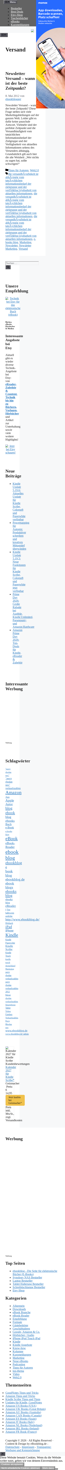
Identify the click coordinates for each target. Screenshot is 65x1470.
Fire (8, 909)
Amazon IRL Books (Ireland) (22, 1428)
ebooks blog (10, 893)
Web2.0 (34, 170)
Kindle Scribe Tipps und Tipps (22, 1399)
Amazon (13, 792)
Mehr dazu (48, 1468)
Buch (8, 824)
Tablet (7, 1008)
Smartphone (10, 1005)
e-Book (9, 827)
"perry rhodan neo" (8, 772)
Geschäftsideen (21, 1328)
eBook (11, 838)
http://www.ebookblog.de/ (22, 919)
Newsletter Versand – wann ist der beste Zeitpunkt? (20, 81)
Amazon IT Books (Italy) (19, 1422)
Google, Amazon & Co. (26, 1331)
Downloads (19, 1309)
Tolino (8, 1011)
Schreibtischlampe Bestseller (29, 1287)
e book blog (9, 871)
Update (8, 1014)
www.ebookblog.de (16, 1030)
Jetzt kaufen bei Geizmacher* (15, 1100)
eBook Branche (22, 1312)
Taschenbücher (19, 18)
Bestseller (16, 8)
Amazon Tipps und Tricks (20, 1396)
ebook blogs (9, 885)
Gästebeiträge (20, 1325)
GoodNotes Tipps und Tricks (21, 1392)
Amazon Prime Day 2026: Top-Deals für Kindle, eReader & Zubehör (17, 646)
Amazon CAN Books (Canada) (23, 1415)
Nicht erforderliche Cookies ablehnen (20, 1468)
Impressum (28, 1446)
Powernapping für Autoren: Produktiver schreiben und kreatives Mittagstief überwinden (21, 535)
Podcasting (19, 1364)
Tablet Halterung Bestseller (28, 1284)
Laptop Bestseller (22, 1280)
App (7, 797)
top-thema (18, 1370)
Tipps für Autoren (18, 170)
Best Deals (17, 11)
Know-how (19, 1348)
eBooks (15, 21)
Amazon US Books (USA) (20, 1405)
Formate (17, 1322)
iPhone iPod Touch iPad (26, 1338)
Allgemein (19, 1305)
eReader (10, 906)
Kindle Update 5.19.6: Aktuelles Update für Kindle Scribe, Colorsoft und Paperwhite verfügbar (19, 501)
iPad (8, 927)
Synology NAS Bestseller (27, 1277)
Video (16, 1374)
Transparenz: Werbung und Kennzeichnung (28, 1448)
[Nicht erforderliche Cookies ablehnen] (56, 1468)
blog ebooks (10, 819)
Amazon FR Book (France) (21, 1431)
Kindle (11, 935)
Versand (23, 248)
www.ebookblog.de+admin (17, 1034)
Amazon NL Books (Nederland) (23, 1425)
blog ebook (10, 810)
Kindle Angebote (22, 1344)
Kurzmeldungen (20, 24)
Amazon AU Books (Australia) (23, 1412)
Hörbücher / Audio (23, 1335)
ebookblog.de (15, 879)
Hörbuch (9, 923)
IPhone (9, 930)
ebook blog (12, 855)
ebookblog (13, 863)
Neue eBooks (20, 1361)
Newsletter (11, 245)
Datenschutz (12, 1446)
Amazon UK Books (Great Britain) (25, 1409)
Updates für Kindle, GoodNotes (23, 1402)
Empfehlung (20, 1318)
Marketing (25, 242)
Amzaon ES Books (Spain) (20, 1418)
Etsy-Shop (17, 14)
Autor (9, 804)
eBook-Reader (10, 845)
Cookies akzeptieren (12, 1464)
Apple (9, 800)
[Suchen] (8, 267)
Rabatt (8, 995)
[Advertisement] (36, 717)
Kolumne (18, 1351)
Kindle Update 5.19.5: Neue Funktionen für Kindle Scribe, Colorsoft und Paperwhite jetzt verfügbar (19, 571)
